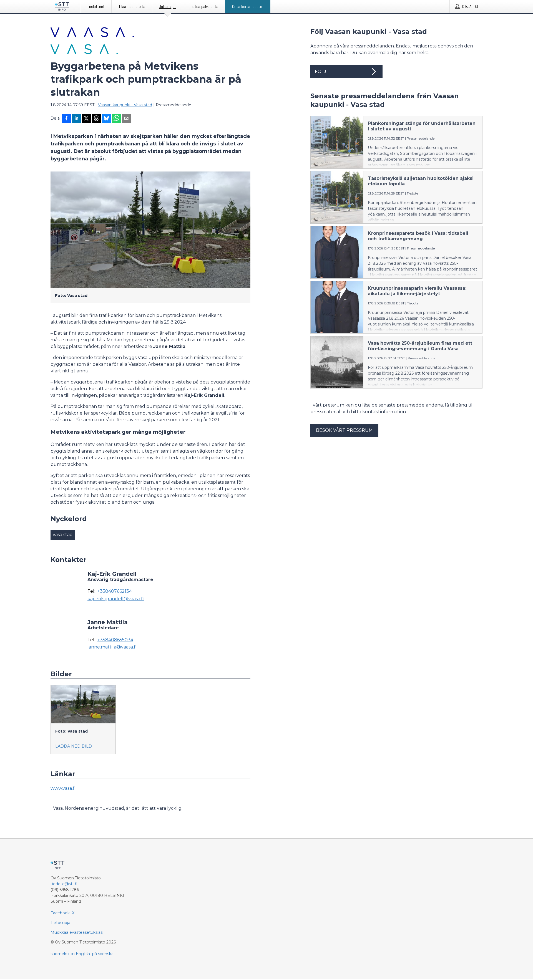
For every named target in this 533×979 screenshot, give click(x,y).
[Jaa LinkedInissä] (76, 119)
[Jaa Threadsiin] (96, 119)
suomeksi (60, 953)
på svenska (103, 953)
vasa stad (63, 534)
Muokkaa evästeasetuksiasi (77, 932)
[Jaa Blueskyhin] (106, 119)
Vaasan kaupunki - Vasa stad (125, 104)
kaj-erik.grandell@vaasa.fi (115, 598)
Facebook (60, 912)
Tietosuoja (60, 922)
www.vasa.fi (63, 788)
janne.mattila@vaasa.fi (112, 647)
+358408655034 (115, 639)
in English (80, 953)
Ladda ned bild (73, 746)
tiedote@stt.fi (64, 883)
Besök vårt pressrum (344, 430)
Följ (320, 71)
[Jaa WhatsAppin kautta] (116, 119)
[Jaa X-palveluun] (86, 119)
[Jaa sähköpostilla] (126, 119)
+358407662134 (114, 591)
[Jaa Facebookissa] (66, 119)
